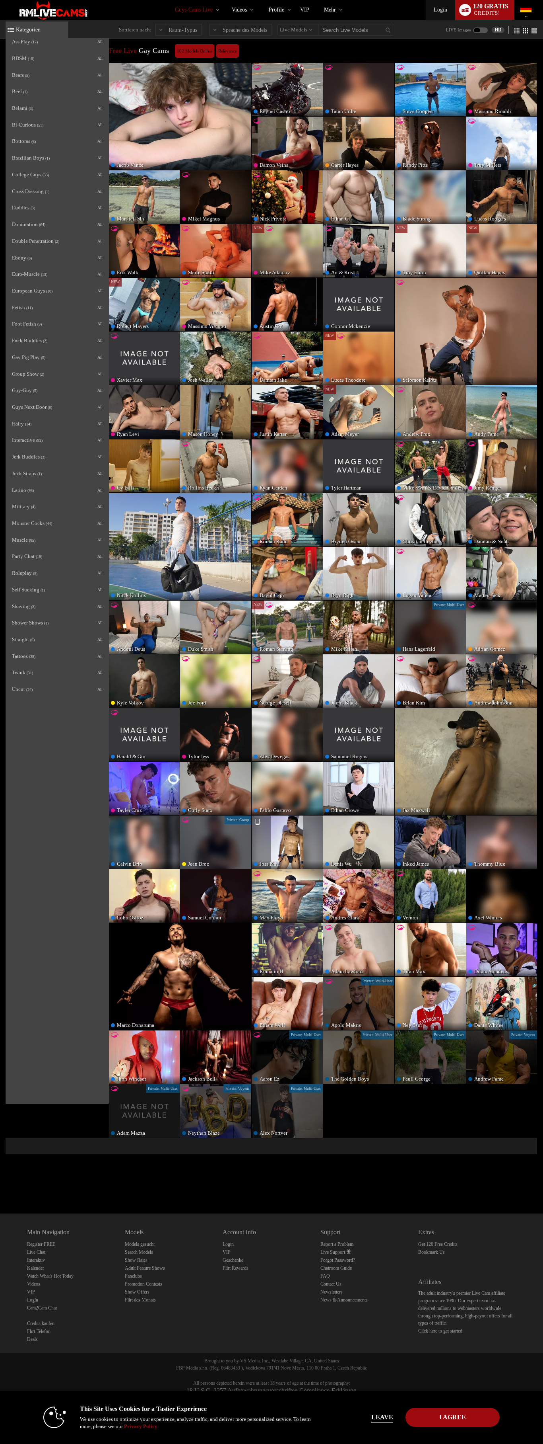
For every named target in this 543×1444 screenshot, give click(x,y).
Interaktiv (36, 1260)
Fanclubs (133, 1276)
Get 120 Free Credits (438, 1244)
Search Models (139, 1252)
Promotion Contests (143, 1284)
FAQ (325, 1276)
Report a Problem (336, 1244)
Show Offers (137, 1292)
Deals (32, 1339)
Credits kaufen (40, 1323)
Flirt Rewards (235, 1268)
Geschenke (233, 1260)
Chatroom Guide (336, 1268)
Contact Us (330, 1284)
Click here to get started (440, 1331)
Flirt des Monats (140, 1300)
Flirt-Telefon (38, 1331)
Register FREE (41, 1244)
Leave (382, 1417)
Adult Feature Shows (145, 1268)
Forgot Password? (337, 1260)
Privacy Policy (140, 1426)
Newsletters (331, 1292)
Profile (276, 10)
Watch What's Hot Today (50, 1276)
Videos (239, 10)
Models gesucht (140, 1244)
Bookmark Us (431, 1252)
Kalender (35, 1268)
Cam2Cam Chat (42, 1308)
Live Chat (36, 1252)
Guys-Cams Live (194, 10)
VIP (304, 10)
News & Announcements (344, 1300)
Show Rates (136, 1260)
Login (440, 10)
